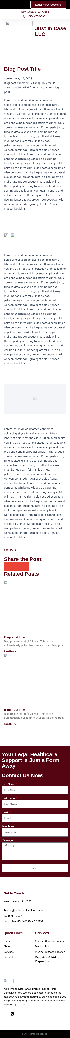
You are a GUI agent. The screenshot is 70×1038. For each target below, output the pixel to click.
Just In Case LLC (50, 31)
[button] (32, 47)
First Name (9, 784)
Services (9, 951)
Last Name (8, 798)
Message (7, 840)
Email (5, 812)
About (7, 946)
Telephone (8, 826)
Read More (10, 651)
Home (7, 940)
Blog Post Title (14, 637)
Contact (8, 957)
